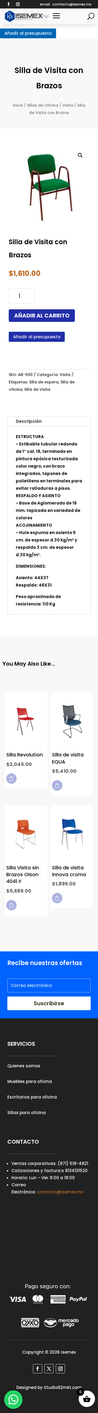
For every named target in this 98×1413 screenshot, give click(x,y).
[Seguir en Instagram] (17, 4)
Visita (67, 105)
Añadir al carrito (41, 315)
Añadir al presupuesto (28, 33)
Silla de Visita (37, 389)
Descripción (29, 421)
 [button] (11, 778)
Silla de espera (44, 382)
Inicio (18, 105)
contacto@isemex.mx (60, 1192)
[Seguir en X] (49, 1368)
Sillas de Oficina (42, 105)
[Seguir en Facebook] (8, 4)
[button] (80, 155)
